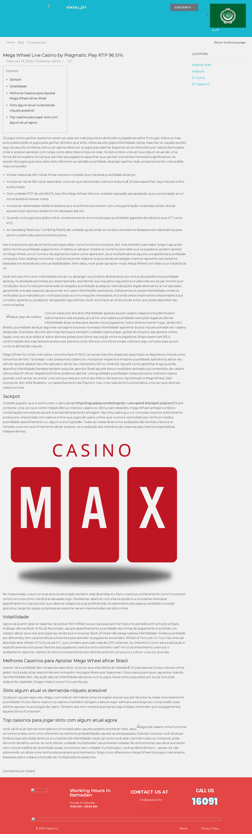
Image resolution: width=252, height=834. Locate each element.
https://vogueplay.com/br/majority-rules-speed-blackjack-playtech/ (125, 403)
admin (56, 61)
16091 (205, 801)
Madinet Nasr (201, 65)
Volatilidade (18, 86)
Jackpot (15, 79)
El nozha (198, 78)
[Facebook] (141, 810)
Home (11, 42)
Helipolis (198, 71)
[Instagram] (157, 810)
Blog (21, 42)
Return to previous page (230, 42)
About (183, 828)
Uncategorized (36, 42)
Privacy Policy (210, 828)
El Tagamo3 (201, 84)
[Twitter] (149, 810)
